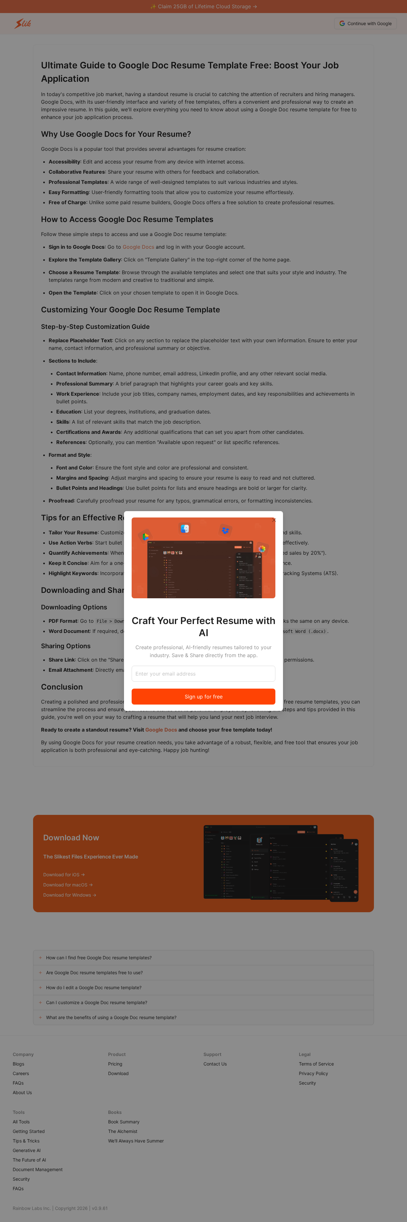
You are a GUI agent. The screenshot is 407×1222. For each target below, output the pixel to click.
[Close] (274, 520)
